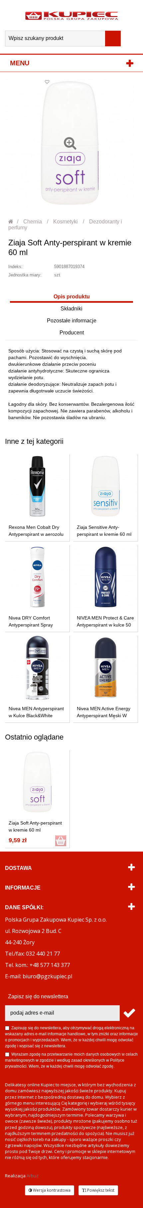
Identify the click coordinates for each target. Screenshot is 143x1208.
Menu (19, 63)
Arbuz (33, 1176)
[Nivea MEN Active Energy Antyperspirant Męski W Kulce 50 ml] (105, 668)
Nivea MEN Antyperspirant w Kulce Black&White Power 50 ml (36, 715)
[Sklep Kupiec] (71, 15)
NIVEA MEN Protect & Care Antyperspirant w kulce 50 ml (105, 625)
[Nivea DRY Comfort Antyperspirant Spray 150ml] (37, 577)
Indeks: (15, 266)
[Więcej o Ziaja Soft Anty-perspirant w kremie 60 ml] (37, 782)
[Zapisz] (129, 1013)
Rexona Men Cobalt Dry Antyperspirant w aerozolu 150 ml (36, 534)
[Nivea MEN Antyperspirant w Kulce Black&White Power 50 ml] (37, 668)
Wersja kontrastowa (51, 1190)
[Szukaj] (113, 38)
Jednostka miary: (25, 274)
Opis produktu (72, 296)
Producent (72, 332)
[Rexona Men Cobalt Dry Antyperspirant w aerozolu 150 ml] (37, 486)
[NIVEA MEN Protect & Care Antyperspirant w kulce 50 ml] (105, 577)
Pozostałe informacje (71, 320)
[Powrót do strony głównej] (11, 221)
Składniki (71, 308)
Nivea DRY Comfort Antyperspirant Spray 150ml (31, 625)
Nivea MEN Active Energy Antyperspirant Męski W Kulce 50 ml (103, 715)
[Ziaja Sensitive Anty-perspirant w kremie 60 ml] (105, 486)
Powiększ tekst (100, 1190)
